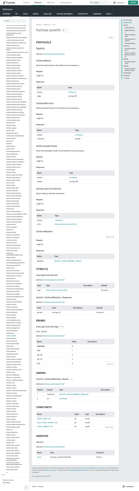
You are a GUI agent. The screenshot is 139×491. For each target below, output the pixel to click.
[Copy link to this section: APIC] (42, 350)
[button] (14, 475)
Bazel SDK (47, 14)
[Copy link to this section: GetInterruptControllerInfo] (63, 189)
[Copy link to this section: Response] (46, 82)
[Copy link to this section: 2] (40, 399)
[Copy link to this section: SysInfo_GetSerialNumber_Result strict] (75, 379)
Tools (25, 14)
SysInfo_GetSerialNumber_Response (74, 394)
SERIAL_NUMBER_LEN (44, 426)
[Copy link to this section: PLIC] (42, 363)
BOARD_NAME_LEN (44, 419)
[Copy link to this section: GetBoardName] (53, 61)
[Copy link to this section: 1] (40, 394)
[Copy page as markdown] (64, 30)
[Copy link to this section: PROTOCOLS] (53, 42)
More (108, 14)
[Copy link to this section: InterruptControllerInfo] (60, 275)
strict (71, 379)
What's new (51, 2)
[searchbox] (15, 21)
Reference (38, 2)
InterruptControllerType (56, 290)
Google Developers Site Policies (79, 470)
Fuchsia (38, 25)
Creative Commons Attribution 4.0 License (91, 468)
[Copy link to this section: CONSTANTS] (54, 407)
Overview (6, 14)
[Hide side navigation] (26, 487)
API (16, 14)
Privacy (40, 486)
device (39, 457)
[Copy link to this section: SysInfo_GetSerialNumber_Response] (74, 297)
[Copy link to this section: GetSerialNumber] (55, 231)
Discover (26, 2)
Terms (34, 486)
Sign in (133, 2)
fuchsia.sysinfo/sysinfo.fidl (54, 54)
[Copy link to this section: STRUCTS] (50, 269)
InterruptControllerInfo (65, 224)
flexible (62, 326)
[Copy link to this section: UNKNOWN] (47, 346)
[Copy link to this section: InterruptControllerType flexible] (67, 326)
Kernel (35, 14)
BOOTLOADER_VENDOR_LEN (47, 423)
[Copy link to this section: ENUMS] (47, 320)
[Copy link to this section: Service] (45, 442)
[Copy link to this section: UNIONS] (48, 373)
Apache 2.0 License (50, 470)
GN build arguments (65, 14)
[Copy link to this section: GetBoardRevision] (56, 103)
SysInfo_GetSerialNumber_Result (68, 261)
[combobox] (100, 3)
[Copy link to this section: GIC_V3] (44, 359)
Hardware (97, 14)
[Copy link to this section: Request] (45, 71)
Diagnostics (83, 14)
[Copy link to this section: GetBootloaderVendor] (59, 146)
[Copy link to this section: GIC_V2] (44, 355)
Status (73, 92)
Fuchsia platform (66, 2)
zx (69, 92)
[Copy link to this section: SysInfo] (47, 48)
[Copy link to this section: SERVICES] (50, 436)
